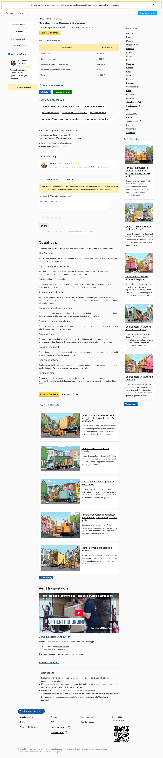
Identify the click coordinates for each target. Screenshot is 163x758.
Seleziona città (19, 39)
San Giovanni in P (133, 121)
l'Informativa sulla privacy (82, 232)
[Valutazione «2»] (47, 217)
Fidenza (129, 125)
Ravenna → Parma (70, 394)
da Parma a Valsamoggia (52, 119)
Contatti (54, 717)
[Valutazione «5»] (60, 217)
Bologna (129, 33)
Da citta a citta (20, 13)
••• (112, 119)
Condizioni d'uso (27, 717)
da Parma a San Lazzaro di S (95, 119)
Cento (128, 91)
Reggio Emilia (132, 45)
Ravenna (130, 49)
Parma (129, 37)
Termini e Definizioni (28, 727)
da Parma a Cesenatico (94, 106)
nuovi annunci (63, 646)
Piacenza (130, 64)
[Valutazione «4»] (56, 217)
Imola (128, 75)
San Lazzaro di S (133, 106)
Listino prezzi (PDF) (59, 727)
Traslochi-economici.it (31, 711)
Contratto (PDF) (57, 733)
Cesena (129, 68)
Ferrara (129, 56)
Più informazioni (112, 5)
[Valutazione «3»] (52, 217)
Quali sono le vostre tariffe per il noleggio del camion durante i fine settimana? (99, 418)
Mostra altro (130, 404)
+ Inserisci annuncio (147, 13)
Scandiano (130, 133)
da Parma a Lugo (73, 119)
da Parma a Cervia (98, 113)
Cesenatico (131, 129)
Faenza (129, 79)
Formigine (130, 98)
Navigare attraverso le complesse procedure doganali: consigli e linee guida (99, 517)
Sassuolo (130, 83)
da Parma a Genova (50, 106)
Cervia (129, 117)
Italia (11, 13)
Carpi (128, 71)
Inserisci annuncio (19, 45)
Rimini (129, 52)
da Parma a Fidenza (50, 113)
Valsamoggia (131, 113)
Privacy (23, 722)
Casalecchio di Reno (135, 87)
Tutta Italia (44, 92)
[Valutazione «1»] (43, 217)
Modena (129, 41)
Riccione (130, 94)
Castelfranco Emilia (134, 102)
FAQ (53, 722)
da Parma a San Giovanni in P (74, 113)
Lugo (128, 110)
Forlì (128, 60)
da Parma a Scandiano (71, 106)
